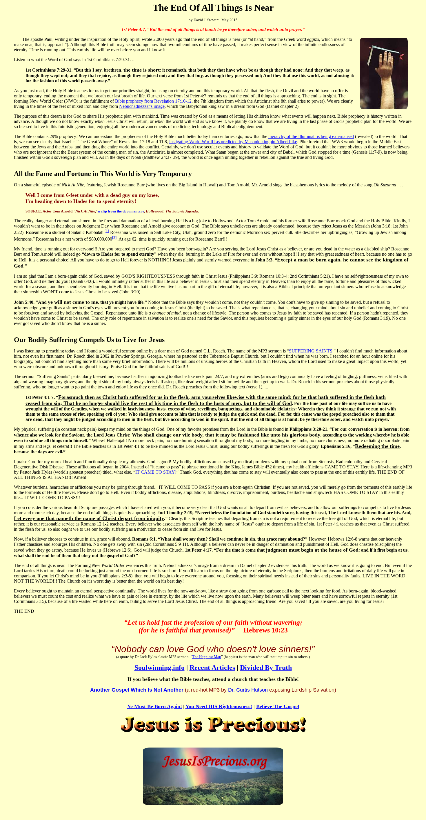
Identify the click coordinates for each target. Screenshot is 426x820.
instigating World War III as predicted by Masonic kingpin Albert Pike (233, 141)
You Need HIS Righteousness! (218, 706)
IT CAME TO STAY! (155, 472)
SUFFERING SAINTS (310, 350)
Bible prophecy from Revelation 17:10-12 (153, 101)
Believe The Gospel (277, 706)
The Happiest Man (206, 656)
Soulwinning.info (159, 667)
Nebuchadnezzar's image (142, 106)
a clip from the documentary (121, 211)
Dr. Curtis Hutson (248, 690)
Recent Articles (212, 667)
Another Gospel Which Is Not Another (136, 690)
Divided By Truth (266, 667)
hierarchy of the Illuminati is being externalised (311, 136)
